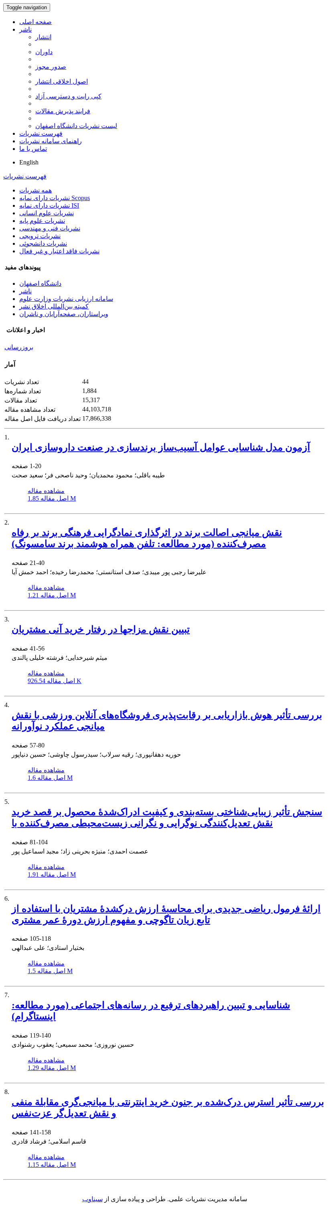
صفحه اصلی (35, 21)
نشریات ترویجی (40, 235)
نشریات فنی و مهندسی (49, 228)
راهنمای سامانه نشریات (50, 141)
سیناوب (92, 1199)
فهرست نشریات (41, 133)
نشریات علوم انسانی (46, 213)
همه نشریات (35, 190)
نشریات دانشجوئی (43, 243)
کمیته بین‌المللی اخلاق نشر (54, 306)
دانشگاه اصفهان (40, 283)
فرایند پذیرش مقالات (62, 111)
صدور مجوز (50, 66)
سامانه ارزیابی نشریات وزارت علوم (66, 298)
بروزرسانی (18, 347)
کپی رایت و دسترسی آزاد (68, 96)
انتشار (43, 37)
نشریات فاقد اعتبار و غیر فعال (59, 251)
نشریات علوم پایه (42, 220)
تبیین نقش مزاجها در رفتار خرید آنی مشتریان (101, 629)
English (29, 162)
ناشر (25, 29)
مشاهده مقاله (46, 490)
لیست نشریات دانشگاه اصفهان (76, 125)
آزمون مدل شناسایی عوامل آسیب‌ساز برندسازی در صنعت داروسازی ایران (161, 447)
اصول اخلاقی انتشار (61, 81)
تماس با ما (33, 148)
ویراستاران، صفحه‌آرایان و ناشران (63, 314)
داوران (44, 51)
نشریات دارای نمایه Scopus (54, 197)
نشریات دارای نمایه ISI (49, 205)
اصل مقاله (52, 498)
